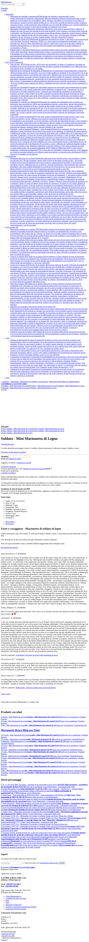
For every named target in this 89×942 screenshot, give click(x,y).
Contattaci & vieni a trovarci (16, 898)
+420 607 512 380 (12, 884)
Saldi (7, 378)
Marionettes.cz (6, 2)
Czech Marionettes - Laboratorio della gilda (59, 787)
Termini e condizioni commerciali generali (21, 907)
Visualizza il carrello (23, 463)
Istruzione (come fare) (14, 905)
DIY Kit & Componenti (14, 62)
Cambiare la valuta (14, 459)
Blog (7, 901)
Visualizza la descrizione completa (13, 452)
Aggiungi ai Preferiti (8, 467)
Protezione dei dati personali (16, 909)
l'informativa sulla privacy (49, 863)
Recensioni (10, 524)
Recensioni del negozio (9, 547)
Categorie (5, 382)
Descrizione (10, 522)
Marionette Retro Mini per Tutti (60, 382)
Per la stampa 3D (12, 227)
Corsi (8, 338)
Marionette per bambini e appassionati (34, 382)
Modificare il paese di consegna (34, 469)
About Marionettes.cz (13, 896)
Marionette (9, 14)
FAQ (7, 903)
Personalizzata (11, 156)
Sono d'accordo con (42, 863)
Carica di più (5, 694)
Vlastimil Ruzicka (7, 444)
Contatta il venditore (8, 473)
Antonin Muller (77, 789)
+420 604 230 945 (11, 886)
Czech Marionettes (34, 793)
